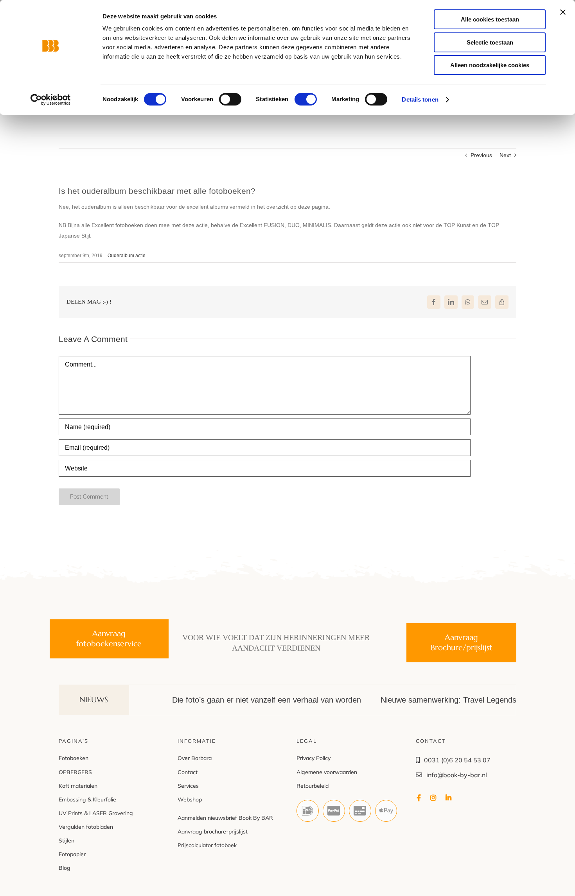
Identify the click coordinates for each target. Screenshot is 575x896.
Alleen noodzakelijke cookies (489, 65)
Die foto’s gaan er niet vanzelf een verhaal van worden (243, 700)
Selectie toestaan (490, 42)
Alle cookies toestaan (490, 19)
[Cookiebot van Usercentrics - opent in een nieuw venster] (50, 100)
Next (505, 155)
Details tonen (420, 99)
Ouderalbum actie (127, 255)
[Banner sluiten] (563, 12)
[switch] (230, 99)
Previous (481, 155)
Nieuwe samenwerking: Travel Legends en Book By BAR (455, 700)
